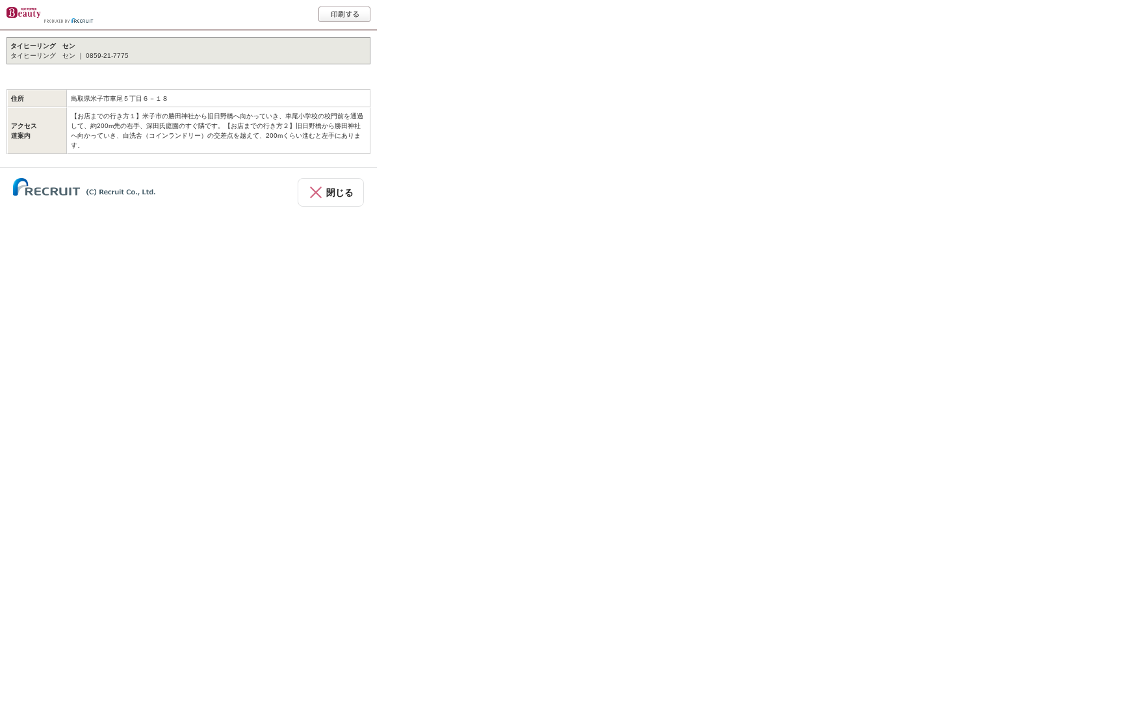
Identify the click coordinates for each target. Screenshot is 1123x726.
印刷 (344, 14)
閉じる (340, 192)
